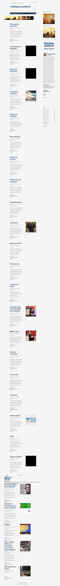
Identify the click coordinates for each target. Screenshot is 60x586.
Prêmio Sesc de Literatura (15, 181)
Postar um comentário (13, 40)
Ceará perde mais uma (14, 25)
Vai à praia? (14, 375)
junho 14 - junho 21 (46, 122)
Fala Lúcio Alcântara (13, 70)
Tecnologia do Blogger (23, 582)
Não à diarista (15, 137)
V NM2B (7, 525)
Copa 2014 (13, 395)
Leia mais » (11, 41)
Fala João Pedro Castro (10, 568)
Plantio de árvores (13, 158)
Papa (12, 436)
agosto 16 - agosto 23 (46, 109)
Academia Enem (16, 202)
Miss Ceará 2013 (16, 243)
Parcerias (21, 2)
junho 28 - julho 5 (46, 119)
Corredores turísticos (14, 93)
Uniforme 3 (14, 223)
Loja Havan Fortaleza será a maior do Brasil (10, 506)
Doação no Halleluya (14, 115)
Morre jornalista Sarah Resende (10, 486)
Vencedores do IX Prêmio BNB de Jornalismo (15, 309)
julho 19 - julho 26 (46, 115)
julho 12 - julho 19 (46, 116)
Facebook (11, 2)
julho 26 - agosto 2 (46, 113)
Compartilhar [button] (12, 61)
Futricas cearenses (13, 353)
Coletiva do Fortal (14, 285)
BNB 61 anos (14, 331)
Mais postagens (20, 475)
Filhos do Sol (14, 264)
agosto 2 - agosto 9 (46, 112)
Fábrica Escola (15, 416)
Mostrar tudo (33, 13)
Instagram (15, 2)
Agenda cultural (16, 457)
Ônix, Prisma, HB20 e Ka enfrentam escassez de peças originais (9, 546)
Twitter (19, 2)
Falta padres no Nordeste (15, 48)
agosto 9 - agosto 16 (46, 110)
